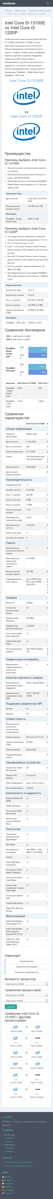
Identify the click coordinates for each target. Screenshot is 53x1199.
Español (8, 1186)
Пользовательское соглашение (18, 1162)
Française (9, 1183)
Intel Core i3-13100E (26, 80)
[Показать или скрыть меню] (48, 3)
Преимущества (26, 961)
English (8, 1176)
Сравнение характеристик (26, 972)
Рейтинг (9, 1141)
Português (9, 1190)
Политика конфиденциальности (18, 1165)
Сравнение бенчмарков (26, 966)
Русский (8, 1193)
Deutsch (8, 1180)
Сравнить (11, 1006)
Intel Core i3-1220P (27, 116)
